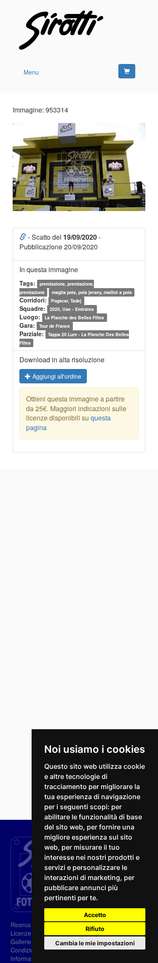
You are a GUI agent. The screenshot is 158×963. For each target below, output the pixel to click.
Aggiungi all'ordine (56, 376)
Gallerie (21, 941)
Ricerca (21, 924)
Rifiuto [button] (95, 928)
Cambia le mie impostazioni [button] (95, 943)
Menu (31, 72)
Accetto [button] (95, 914)
